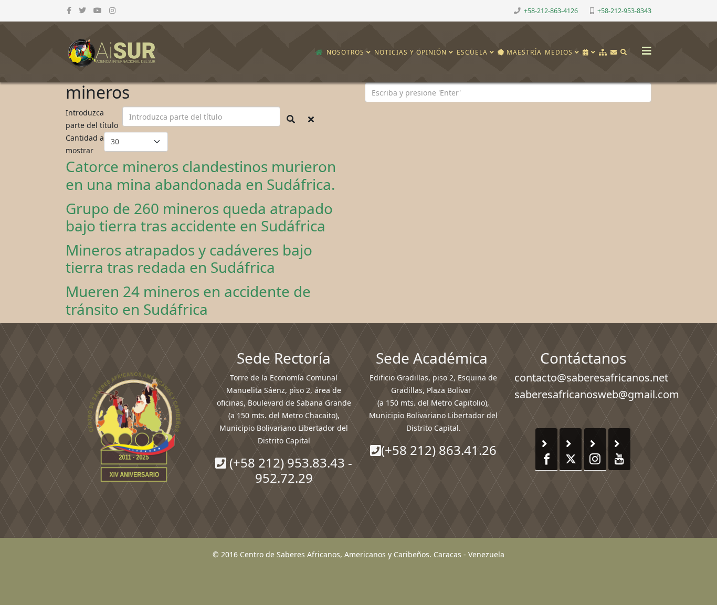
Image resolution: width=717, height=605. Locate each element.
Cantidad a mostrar (85, 144)
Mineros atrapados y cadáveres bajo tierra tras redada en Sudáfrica (189, 259)
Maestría (523, 52)
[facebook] (69, 10)
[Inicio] (319, 52)
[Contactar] (614, 52)
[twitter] (82, 10)
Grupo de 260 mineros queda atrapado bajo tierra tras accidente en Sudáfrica (199, 217)
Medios (559, 52)
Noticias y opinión (410, 52)
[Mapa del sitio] (603, 52)
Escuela (472, 52)
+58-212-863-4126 (551, 10)
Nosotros (345, 52)
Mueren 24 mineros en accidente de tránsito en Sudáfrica (188, 300)
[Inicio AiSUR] (134, 427)
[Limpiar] (311, 119)
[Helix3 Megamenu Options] (644, 47)
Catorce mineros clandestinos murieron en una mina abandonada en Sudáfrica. (201, 175)
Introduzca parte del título (93, 119)
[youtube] (97, 10)
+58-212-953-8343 (624, 10)
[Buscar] (624, 52)
